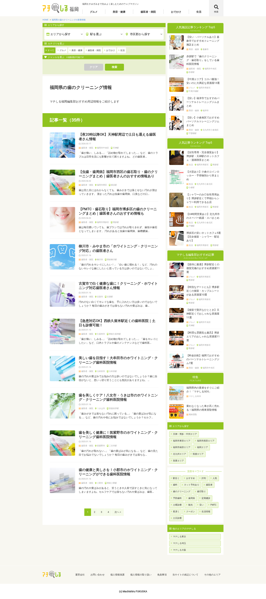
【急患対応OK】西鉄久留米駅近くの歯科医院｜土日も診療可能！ (117, 323)
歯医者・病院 (148, 11)
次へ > (118, 512)
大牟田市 (101, 371)
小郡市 (100, 483)
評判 (204, 478)
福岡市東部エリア (181, 440)
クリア (94, 67)
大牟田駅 (113, 371)
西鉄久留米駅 (115, 334)
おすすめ (190, 478)
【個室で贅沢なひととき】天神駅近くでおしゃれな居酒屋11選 (202, 313)
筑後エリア (198, 454)
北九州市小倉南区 (211, 130)
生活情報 (206, 511)
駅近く (176, 478)
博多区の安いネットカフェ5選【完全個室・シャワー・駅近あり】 (203, 236)
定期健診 (206, 498)
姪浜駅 (114, 185)
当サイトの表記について (185, 574)
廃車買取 (193, 415)
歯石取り (201, 491)
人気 (215, 478)
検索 (216, 12)
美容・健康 (119, 11)
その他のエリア (212, 574)
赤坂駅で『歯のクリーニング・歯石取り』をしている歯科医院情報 (202, 60)
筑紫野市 (101, 446)
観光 (190, 505)
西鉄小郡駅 (112, 483)
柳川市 (100, 260)
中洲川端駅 (194, 91)
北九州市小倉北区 (205, 184)
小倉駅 (192, 188)
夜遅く (176, 511)
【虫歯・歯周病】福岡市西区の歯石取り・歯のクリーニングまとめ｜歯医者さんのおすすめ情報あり (118, 174)
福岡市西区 (102, 185)
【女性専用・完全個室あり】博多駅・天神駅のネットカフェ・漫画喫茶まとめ (202, 156)
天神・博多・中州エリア (185, 434)
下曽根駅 (193, 133)
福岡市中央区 (103, 148)
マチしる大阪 (179, 550)
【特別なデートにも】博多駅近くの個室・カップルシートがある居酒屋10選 (202, 291)
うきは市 (101, 408)
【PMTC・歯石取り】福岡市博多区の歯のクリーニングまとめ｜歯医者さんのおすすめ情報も (118, 211)
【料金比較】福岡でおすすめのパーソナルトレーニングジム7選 (202, 359)
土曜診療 (177, 505)
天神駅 (116, 148)
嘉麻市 (206, 49)
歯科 (175, 484)
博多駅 (116, 222)
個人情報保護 (117, 574)
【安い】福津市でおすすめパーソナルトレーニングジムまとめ (202, 102)
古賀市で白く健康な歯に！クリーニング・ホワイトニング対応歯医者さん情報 (118, 286)
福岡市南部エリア (181, 447)
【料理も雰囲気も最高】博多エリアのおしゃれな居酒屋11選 (203, 336)
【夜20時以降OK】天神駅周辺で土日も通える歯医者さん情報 (117, 137)
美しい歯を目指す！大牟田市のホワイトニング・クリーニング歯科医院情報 (118, 360)
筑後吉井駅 (114, 408)
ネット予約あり (191, 484)
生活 (198, 11)
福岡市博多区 (103, 222)
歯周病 (191, 498)
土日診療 (177, 518)
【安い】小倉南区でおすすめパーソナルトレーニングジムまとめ (202, 121)
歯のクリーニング (181, 491)
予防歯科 (177, 498)
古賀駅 (110, 297)
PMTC (213, 505)
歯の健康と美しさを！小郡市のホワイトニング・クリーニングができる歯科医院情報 (118, 472)
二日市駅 (113, 446)
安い (201, 505)
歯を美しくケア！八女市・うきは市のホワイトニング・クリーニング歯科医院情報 (118, 397)
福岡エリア (202, 447)
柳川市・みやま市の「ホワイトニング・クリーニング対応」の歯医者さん (118, 248)
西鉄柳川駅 (112, 260)
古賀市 (100, 297)
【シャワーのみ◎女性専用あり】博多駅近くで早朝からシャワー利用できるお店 (202, 198)
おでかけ (176, 11)
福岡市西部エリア (205, 440)
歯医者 (209, 484)
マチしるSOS (195, 396)
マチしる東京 (179, 536)
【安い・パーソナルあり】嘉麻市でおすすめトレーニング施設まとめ (202, 40)
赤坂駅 (192, 72)
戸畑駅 (192, 226)
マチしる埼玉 (179, 543)
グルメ (94, 11)
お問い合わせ (97, 574)
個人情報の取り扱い (140, 574)
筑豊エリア (178, 460)
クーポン (190, 511)
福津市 (206, 111)
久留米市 (101, 334)
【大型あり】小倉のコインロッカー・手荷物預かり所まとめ (202, 175)
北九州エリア (179, 454)
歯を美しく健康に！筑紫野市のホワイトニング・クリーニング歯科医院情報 (118, 435)
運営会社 (80, 574)
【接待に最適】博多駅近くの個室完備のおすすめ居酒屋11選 (203, 268)
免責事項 (162, 574)
